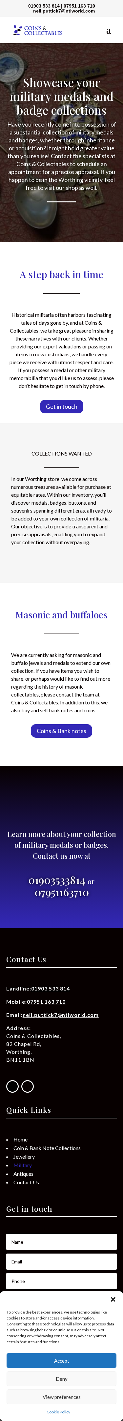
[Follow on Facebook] (12, 1086)
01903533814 (58, 880)
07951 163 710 (79, 6)
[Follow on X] (27, 1086)
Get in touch (61, 406)
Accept (61, 1361)
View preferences (62, 1397)
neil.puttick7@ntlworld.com (61, 1015)
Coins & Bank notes (61, 730)
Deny (62, 1379)
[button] (113, 1299)
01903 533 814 (44, 6)
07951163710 (61, 892)
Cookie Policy (58, 1411)
